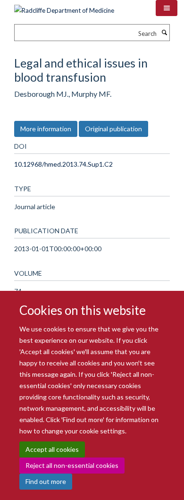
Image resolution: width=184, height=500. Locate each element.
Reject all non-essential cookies (71, 465)
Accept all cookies (52, 449)
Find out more (45, 481)
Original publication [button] (113, 129)
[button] (166, 8)
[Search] (164, 32)
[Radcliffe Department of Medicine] (64, 7)
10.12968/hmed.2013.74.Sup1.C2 (63, 164)
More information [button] (45, 129)
